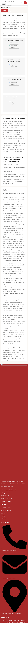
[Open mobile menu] (25, 2)
